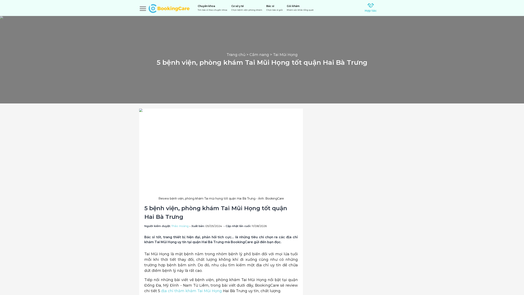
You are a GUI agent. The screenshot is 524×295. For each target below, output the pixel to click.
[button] (143, 8)
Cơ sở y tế (246, 8)
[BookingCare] (169, 8)
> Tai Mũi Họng (283, 54)
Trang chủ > (238, 54)
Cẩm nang (259, 54)
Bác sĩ (274, 8)
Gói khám (300, 8)
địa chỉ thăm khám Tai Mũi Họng (191, 291)
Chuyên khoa (212, 8)
